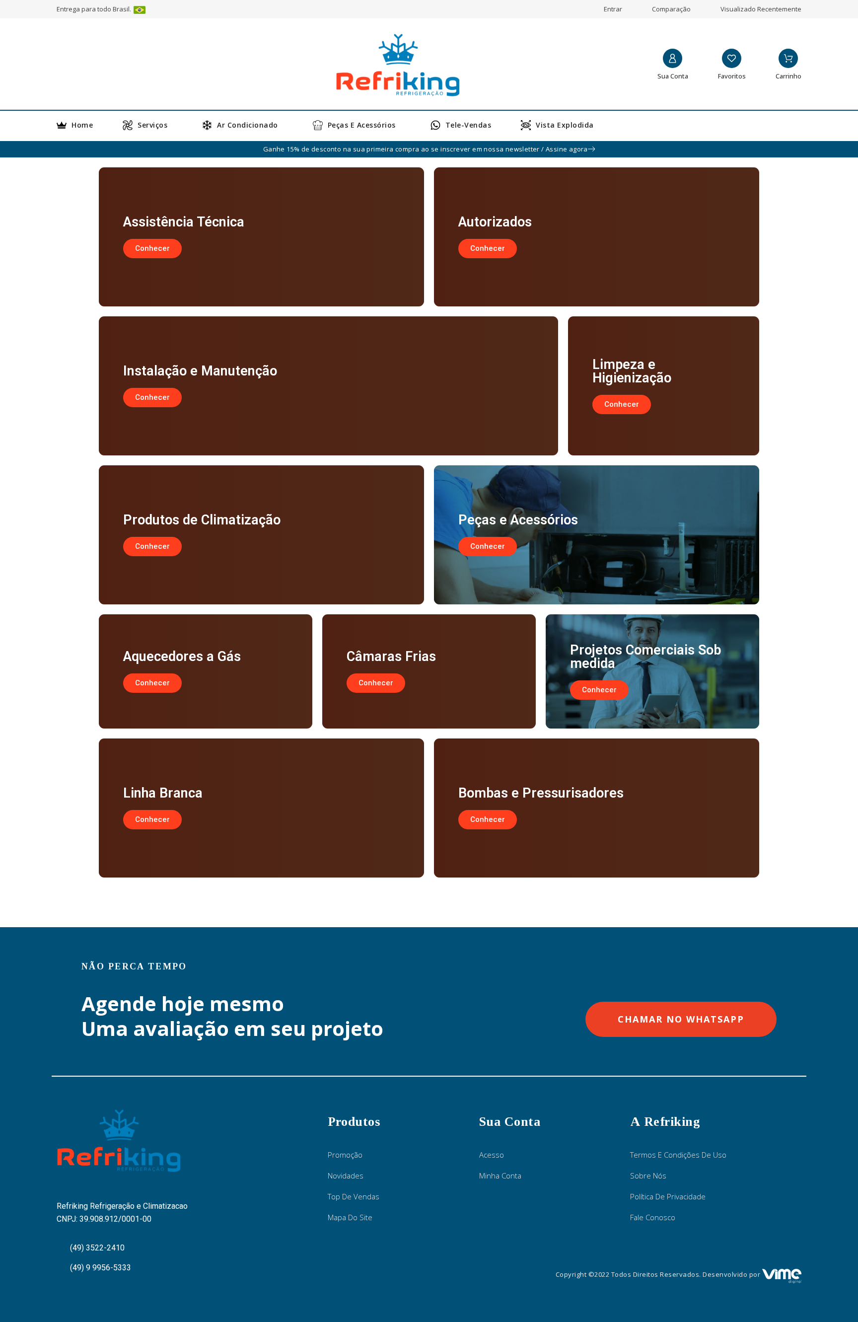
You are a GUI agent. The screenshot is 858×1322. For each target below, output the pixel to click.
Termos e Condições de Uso (678, 1155)
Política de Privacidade (668, 1196)
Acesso (491, 1155)
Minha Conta (500, 1175)
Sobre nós (648, 1175)
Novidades (345, 1175)
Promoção (345, 1155)
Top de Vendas (353, 1196)
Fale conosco (652, 1217)
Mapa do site (350, 1217)
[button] (152, 248)
